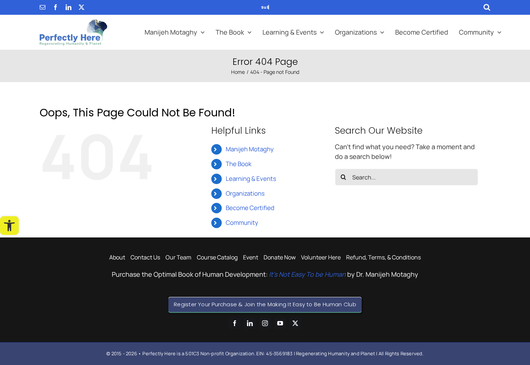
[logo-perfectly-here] (73, 22)
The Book (238, 164)
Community (242, 222)
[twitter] (81, 7)
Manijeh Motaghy (250, 149)
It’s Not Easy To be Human (307, 274)
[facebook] (55, 7)
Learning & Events (251, 178)
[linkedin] (68, 7)
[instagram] (265, 323)
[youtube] (280, 323)
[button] (9, 225)
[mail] (42, 7)
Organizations (245, 193)
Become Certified (250, 208)
